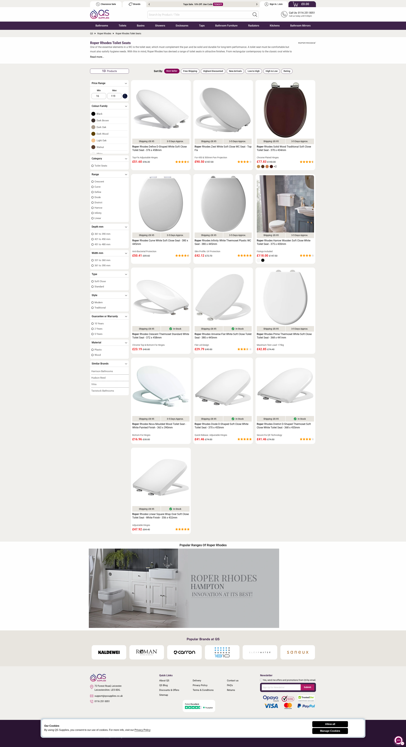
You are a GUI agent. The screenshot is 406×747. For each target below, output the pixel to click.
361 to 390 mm (102, 234)
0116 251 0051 (102, 701)
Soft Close (100, 281)
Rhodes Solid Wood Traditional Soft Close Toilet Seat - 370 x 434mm (284, 148)
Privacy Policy (200, 685)
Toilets (122, 25)
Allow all (330, 724)
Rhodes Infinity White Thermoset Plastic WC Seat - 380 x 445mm (223, 242)
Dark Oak (101, 127)
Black (99, 113)
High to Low (272, 71)
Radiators (253, 25)
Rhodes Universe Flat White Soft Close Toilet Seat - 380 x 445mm (223, 336)
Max (114, 90)
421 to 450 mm (102, 239)
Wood (98, 355)
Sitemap (163, 695)
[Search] (255, 14)
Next (256, 4)
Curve (98, 186)
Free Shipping (190, 71)
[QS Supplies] (99, 14)
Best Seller (171, 71)
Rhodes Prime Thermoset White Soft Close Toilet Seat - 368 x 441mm (284, 336)
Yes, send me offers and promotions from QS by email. (289, 680)
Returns (231, 690)
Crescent (99, 181)
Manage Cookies (330, 731)
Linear (98, 218)
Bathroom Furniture (226, 25)
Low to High (254, 71)
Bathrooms (101, 25)
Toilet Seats (101, 165)
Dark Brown (103, 120)
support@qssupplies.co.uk (109, 696)
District (98, 202)
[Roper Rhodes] (307, 43)
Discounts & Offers (169, 690)
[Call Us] (284, 14)
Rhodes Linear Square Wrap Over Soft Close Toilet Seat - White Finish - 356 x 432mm (160, 516)
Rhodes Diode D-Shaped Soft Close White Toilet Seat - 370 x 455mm (221, 426)
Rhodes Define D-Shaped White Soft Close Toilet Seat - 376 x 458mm (159, 148)
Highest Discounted (213, 71)
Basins (140, 25)
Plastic (98, 349)
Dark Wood (102, 133)
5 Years (98, 334)
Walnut (100, 147)
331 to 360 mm (102, 260)
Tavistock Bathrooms (102, 390)
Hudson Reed (98, 377)
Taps (202, 25)
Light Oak (102, 140)
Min (99, 90)
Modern (99, 302)
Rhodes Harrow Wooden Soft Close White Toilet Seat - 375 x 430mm (283, 242)
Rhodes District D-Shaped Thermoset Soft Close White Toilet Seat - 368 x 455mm (284, 426)
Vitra (93, 384)
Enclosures (182, 25)
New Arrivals (235, 71)
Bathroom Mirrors (300, 25)
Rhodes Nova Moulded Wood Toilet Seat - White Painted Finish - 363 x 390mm (159, 426)
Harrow (98, 207)
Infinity (98, 213)
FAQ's (230, 685)
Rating (287, 71)
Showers (160, 25)
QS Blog (163, 685)
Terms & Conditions (203, 690)
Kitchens (275, 25)
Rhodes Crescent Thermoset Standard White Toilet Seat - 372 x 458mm (160, 336)
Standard (99, 286)
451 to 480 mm (102, 244)
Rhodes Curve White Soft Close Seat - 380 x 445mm (160, 242)
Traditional (100, 307)
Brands (136, 4)
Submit (307, 687)
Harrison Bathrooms (102, 371)
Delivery (197, 680)
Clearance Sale (108, 4)
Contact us (233, 680)
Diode (98, 197)
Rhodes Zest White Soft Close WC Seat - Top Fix (223, 148)
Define (98, 192)
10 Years (99, 323)
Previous (149, 4)
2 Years (98, 328)
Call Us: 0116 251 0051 (302, 12)
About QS (164, 680)
